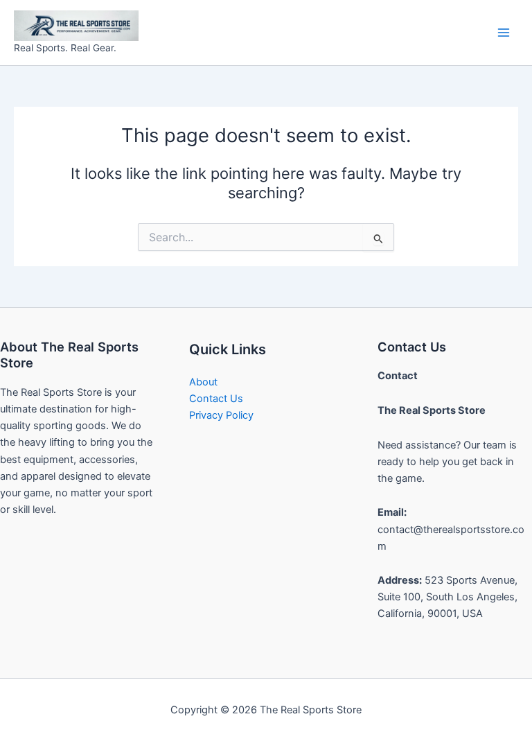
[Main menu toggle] (503, 32)
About (203, 382)
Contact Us (216, 398)
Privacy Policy (221, 415)
